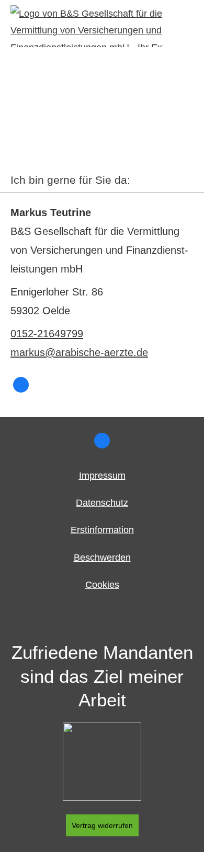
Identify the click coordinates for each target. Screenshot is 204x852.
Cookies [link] (102, 584)
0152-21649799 (46, 333)
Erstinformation (102, 530)
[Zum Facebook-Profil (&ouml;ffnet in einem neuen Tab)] (21, 385)
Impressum (102, 475)
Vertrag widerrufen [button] (102, 825)
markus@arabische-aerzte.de (79, 352)
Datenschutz (102, 503)
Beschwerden (102, 557)
